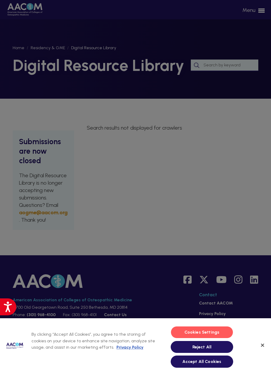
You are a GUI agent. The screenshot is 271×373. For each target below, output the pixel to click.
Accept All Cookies (201, 361)
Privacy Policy (129, 347)
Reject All (202, 346)
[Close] (262, 345)
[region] (135, 345)
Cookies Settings (202, 332)
